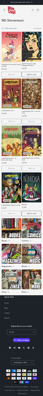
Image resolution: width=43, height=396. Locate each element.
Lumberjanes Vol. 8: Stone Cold (30, 159)
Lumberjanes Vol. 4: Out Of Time (31, 112)
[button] (4, 10)
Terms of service (10, 390)
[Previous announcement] (4, 2)
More (24, 292)
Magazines (6, 266)
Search (6, 318)
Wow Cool (13, 387)
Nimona (24, 205)
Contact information (23, 390)
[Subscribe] (33, 332)
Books (4, 240)
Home (6, 303)
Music (24, 266)
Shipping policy (35, 390)
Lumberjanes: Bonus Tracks (11, 205)
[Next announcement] (38, 2)
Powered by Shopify (22, 387)
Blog (6, 308)
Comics (25, 240)
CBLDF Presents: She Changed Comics (29, 64)
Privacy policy (34, 387)
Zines (4, 292)
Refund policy (23, 393)
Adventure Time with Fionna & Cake (11, 65)
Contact (7, 313)
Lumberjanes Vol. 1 (8, 110)
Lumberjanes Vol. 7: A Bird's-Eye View (9, 159)
